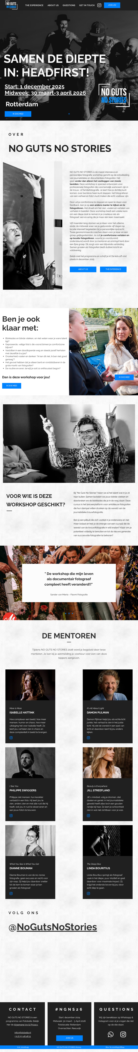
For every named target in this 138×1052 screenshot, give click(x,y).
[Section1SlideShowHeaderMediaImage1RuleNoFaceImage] (65, 613)
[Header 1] (69, 114)
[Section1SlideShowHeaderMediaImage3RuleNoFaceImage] (72, 613)
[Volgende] (127, 583)
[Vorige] (10, 583)
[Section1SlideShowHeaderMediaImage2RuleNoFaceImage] (68, 613)
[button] (87, 5)
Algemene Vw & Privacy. (26, 1024)
